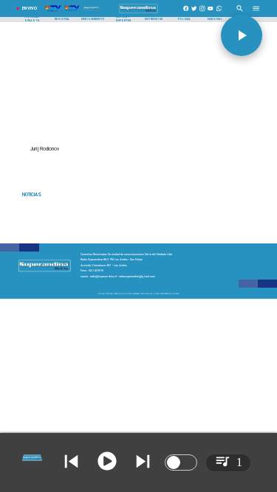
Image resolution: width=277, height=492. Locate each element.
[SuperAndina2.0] (138, 13)
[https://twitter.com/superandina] (194, 13)
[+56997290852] (219, 13)
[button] (241, 35)
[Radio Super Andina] (240, 13)
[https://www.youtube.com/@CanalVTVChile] (210, 13)
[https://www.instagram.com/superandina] (202, 13)
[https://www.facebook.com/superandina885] (186, 13)
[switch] (181, 462)
